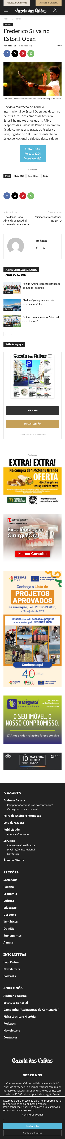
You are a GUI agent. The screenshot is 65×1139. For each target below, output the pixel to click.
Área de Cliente (13, 860)
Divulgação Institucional (21, 849)
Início (5, 18)
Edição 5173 (19, 176)
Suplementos (12, 935)
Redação (12, 45)
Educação (10, 908)
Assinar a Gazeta (15, 996)
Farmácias (13, 853)
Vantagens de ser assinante (23, 809)
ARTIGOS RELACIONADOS (21, 269)
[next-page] (11, 334)
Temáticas (10, 922)
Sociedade (10, 880)
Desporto (16, 18)
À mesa (8, 942)
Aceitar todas (32, 1125)
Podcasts (9, 976)
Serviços (9, 841)
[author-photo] (15, 246)
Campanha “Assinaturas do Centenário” (30, 805)
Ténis (45, 176)
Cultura (8, 901)
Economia (10, 894)
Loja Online (11, 962)
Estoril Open (33, 176)
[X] (14, 53)
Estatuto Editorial (15, 1003)
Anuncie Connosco (18, 834)
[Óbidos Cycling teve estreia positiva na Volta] (12, 305)
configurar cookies (33, 1114)
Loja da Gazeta (13, 823)
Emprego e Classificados (21, 845)
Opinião (9, 928)
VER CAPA (33, 410)
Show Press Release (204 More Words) (32, 149)
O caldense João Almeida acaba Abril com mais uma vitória (16, 220)
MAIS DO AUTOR (16, 274)
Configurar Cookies (32, 1132)
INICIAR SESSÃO (32, 423)
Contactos (10, 1037)
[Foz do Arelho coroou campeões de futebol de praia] (12, 288)
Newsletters (11, 969)
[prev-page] (5, 334)
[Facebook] (6, 53)
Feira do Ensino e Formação (22, 816)
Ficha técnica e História (19, 1016)
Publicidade (11, 830)
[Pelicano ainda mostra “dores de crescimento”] (12, 321)
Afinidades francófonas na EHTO (48, 218)
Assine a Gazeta (14, 800)
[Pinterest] (22, 53)
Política (8, 887)
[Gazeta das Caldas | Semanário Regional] (31, 10)
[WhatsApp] (30, 53)
